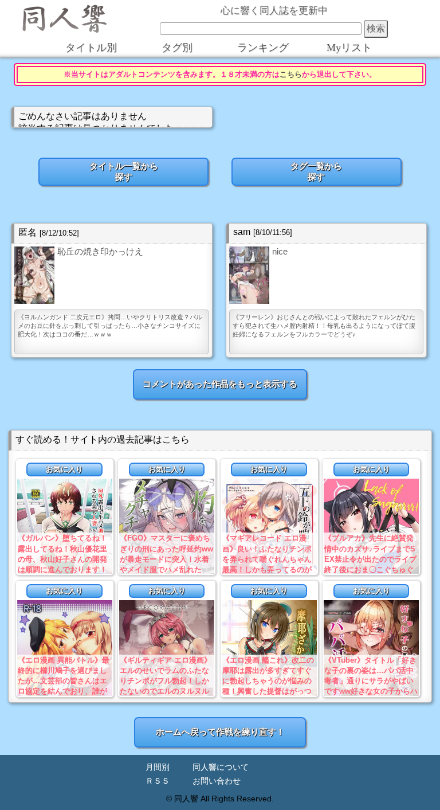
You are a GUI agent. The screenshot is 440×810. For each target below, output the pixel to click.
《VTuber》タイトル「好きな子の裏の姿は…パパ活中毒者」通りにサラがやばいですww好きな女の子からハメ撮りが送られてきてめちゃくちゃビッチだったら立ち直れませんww (371, 691)
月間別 (158, 767)
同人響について (220, 767)
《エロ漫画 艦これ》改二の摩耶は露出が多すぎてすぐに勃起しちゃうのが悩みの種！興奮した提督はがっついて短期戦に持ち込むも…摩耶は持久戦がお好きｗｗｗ (268, 691)
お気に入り (64, 469)
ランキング (263, 47)
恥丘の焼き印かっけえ (100, 251)
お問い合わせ (216, 781)
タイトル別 (91, 47)
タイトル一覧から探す (123, 171)
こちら (291, 75)
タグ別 (177, 47)
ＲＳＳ (158, 781)
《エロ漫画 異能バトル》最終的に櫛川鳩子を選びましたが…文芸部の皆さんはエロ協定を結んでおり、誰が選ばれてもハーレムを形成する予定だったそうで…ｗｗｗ (63, 691)
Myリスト (349, 47)
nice (280, 251)
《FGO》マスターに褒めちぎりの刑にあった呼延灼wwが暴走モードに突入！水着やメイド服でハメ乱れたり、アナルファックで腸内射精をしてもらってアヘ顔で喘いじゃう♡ (166, 569)
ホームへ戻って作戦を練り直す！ (220, 732)
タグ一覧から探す (316, 171)
